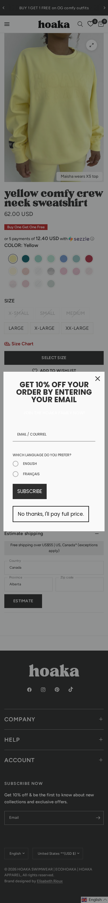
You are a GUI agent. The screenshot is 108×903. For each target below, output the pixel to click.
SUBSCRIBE (29, 491)
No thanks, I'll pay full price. (51, 514)
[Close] (98, 379)
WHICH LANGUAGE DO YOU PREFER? (42, 455)
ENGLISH (30, 463)
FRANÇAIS (31, 473)
